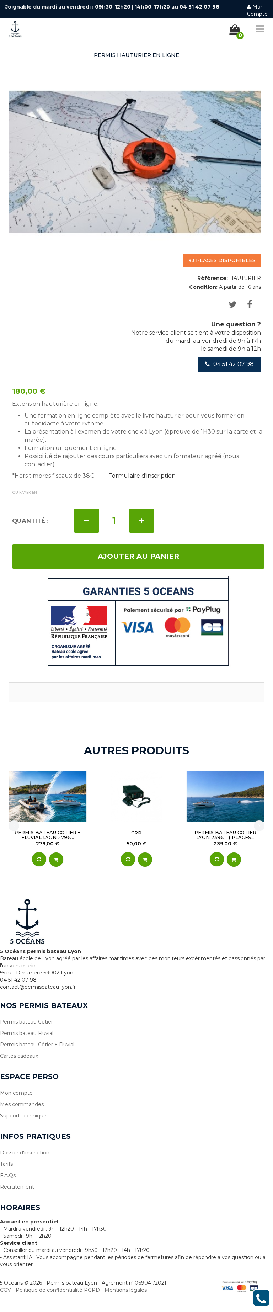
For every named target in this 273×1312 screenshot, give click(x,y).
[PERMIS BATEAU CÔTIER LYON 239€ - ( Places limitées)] (225, 796)
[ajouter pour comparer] (39, 859)
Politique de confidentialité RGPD (58, 1290)
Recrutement (17, 1187)
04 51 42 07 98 (233, 364)
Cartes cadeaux (19, 1056)
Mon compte (16, 1093)
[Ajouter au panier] (56, 859)
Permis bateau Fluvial (26, 1033)
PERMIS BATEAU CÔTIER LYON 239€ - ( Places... (225, 835)
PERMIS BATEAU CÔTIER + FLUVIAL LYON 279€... (47, 835)
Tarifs (6, 1164)
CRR (136, 832)
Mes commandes (22, 1104)
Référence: (212, 278)
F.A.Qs (8, 1175)
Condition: (203, 287)
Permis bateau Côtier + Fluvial (37, 1044)
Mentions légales (126, 1290)
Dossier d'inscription (24, 1152)
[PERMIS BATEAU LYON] (12, 28)
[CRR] (136, 796)
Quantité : (30, 520)
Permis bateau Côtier (26, 1022)
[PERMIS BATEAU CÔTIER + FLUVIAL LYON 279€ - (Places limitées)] (48, 796)
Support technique (23, 1115)
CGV (5, 1290)
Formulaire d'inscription (142, 475)
